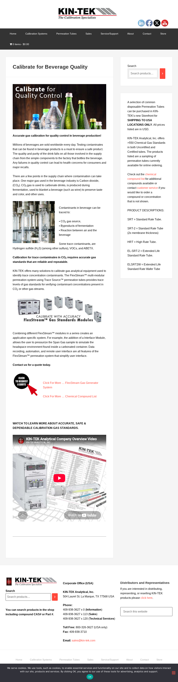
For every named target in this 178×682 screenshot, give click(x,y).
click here (146, 597)
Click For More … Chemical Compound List (69, 396)
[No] (173, 673)
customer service (147, 187)
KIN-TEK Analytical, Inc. (89, 14)
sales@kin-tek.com (83, 640)
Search (131, 65)
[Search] (162, 73)
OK (90, 676)
